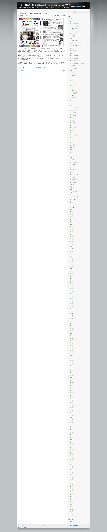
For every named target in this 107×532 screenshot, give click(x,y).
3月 (72, 219)
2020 (71, 333)
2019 (71, 355)
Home (20, 9)
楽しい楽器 (72, 167)
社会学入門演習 (75, 25)
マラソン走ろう (73, 159)
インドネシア (74, 108)
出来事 (71, 51)
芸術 (71, 149)
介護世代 (71, 192)
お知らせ (71, 201)
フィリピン (74, 103)
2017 (71, 395)
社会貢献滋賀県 (75, 56)
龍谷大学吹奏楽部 (42, 67)
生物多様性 (74, 115)
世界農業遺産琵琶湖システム (77, 45)
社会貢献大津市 (75, 55)
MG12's (23, 526)
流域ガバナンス (75, 113)
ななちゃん (74, 199)
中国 (72, 100)
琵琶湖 (73, 120)
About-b (34, 9)
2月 (72, 221)
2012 (71, 504)
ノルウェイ (75, 107)
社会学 (73, 140)
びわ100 (73, 164)
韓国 (72, 102)
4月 (72, 239)
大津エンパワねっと (68, 9)
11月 (72, 228)
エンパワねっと (75, 33)
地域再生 (73, 122)
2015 (71, 439)
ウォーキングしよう (74, 162)
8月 (72, 211)
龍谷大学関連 (36, 67)
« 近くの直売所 (20, 70)
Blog (24, 9)
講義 (72, 31)
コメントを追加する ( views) (59, 15)
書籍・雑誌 (72, 147)
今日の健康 (72, 187)
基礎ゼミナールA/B (75, 26)
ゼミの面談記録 (75, 23)
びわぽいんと (76, 65)
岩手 (74, 90)
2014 (71, 461)
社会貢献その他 (75, 60)
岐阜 (72, 85)
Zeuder (50, 526)
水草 (72, 117)
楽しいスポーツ (73, 169)
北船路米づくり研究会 (58, 9)
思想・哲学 (74, 127)
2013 (71, 482)
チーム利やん (74, 160)
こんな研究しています (74, 112)
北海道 (74, 97)
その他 (71, 202)
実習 (72, 30)
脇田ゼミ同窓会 (76, 28)
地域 (71, 70)
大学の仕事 (72, 46)
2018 (71, 377)
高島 (74, 75)
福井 (74, 93)
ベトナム (73, 110)
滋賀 (72, 72)
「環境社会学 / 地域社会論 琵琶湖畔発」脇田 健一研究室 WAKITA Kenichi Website (51, 5)
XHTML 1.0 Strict (20, 527)
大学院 (73, 36)
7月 (72, 212)
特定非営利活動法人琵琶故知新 (78, 63)
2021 (71, 311)
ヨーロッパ (74, 105)
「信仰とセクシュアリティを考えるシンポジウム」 (32, 13)
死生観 (73, 129)
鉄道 (71, 189)
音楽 (72, 152)
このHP (74, 9)
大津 (74, 73)
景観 (72, 134)
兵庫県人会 (74, 179)
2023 (71, 268)
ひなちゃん (74, 197)
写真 (72, 154)
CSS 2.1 (25, 527)
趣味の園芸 (72, 186)
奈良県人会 (74, 177)
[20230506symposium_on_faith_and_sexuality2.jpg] (52, 47)
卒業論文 (50, 9)
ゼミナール (39, 9)
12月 (72, 226)
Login (71, 521)
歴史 (72, 137)
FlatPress (20, 526)
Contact (83, 9)
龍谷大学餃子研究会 (75, 174)
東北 (72, 88)
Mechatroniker (44, 526)
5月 (72, 216)
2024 (71, 246)
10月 (72, 229)
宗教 (72, 130)
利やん (73, 172)
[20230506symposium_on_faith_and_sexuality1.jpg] (29, 47)
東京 (72, 87)
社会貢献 (71, 53)
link (78, 9)
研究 (47, 9)
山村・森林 (74, 144)
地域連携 (71, 38)
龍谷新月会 (74, 182)
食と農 (73, 139)
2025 (71, 224)
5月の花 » (63, 70)
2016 (71, 417)
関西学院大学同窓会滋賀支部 (77, 196)
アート (73, 150)
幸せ (72, 132)
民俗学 (73, 142)
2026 (71, 209)
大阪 (72, 80)
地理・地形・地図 (75, 135)
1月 (72, 223)
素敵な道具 (72, 184)
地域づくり (72, 43)
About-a (28, 9)
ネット (71, 157)
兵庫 (72, 82)
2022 (71, 290)
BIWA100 (73, 165)
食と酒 (71, 170)
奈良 (72, 78)
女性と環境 (74, 125)
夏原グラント (76, 68)
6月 (72, 214)
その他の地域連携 (75, 41)
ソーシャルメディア (74, 191)
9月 (72, 231)
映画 (72, 155)
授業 (43, 9)
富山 (74, 95)
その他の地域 (74, 92)
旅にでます (72, 98)
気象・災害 (72, 145)
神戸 (74, 83)
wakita (71, 194)
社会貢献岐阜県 (75, 58)
